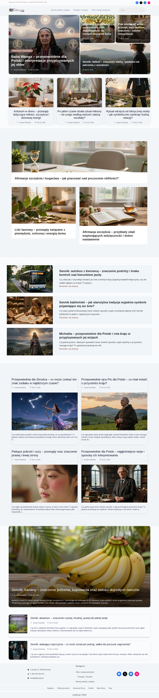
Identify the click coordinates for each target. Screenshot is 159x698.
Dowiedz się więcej (68, 286)
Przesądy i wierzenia (81, 10)
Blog (110, 688)
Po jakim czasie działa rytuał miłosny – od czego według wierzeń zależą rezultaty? (79, 114)
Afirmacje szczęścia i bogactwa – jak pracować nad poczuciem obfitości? (67, 178)
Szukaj (141, 10)
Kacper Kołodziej (19, 70)
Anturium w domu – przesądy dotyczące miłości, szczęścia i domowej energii (31, 114)
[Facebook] (137, 2)
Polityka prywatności (63, 688)
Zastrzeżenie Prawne (79, 688)
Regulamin (50, 688)
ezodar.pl (77, 695)
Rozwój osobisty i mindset (60, 10)
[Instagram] (149, 2)
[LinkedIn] (145, 2)
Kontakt (91, 688)
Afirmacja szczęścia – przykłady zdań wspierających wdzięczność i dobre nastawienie (108, 235)
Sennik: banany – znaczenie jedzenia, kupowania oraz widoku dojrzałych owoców (75, 590)
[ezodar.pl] (17, 10)
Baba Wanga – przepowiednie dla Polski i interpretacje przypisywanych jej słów (42, 61)
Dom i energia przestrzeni (101, 10)
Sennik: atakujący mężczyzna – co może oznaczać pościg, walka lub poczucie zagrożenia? (80, 644)
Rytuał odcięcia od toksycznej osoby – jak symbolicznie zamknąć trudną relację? (128, 114)
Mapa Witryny (101, 688)
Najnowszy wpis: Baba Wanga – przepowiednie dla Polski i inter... (28, 2)
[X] (141, 2)
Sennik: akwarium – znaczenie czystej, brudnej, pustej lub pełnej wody (69, 618)
